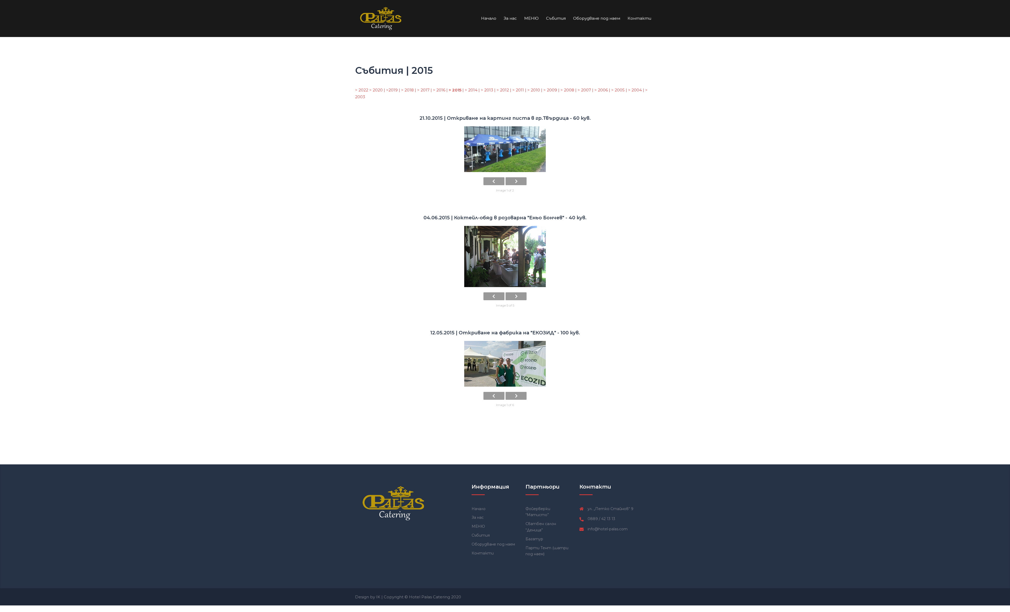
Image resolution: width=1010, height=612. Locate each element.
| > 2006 (600, 89)
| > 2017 (423, 89)
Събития (556, 18)
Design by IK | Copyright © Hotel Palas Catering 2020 (408, 596)
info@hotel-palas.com (608, 529)
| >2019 (391, 89)
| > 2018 (407, 89)
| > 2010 (533, 89)
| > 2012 (502, 89)
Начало (488, 18)
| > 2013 (486, 89)
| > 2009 (549, 89)
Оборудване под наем (596, 18)
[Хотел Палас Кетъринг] (381, 17)
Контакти (639, 18)
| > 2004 (634, 89)
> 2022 (362, 89)
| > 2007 (583, 89)
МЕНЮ (531, 18)
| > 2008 (566, 89)
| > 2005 (617, 89)
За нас (510, 18)
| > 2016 (438, 89)
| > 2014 (470, 89)
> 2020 (376, 89)
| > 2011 (517, 89)
